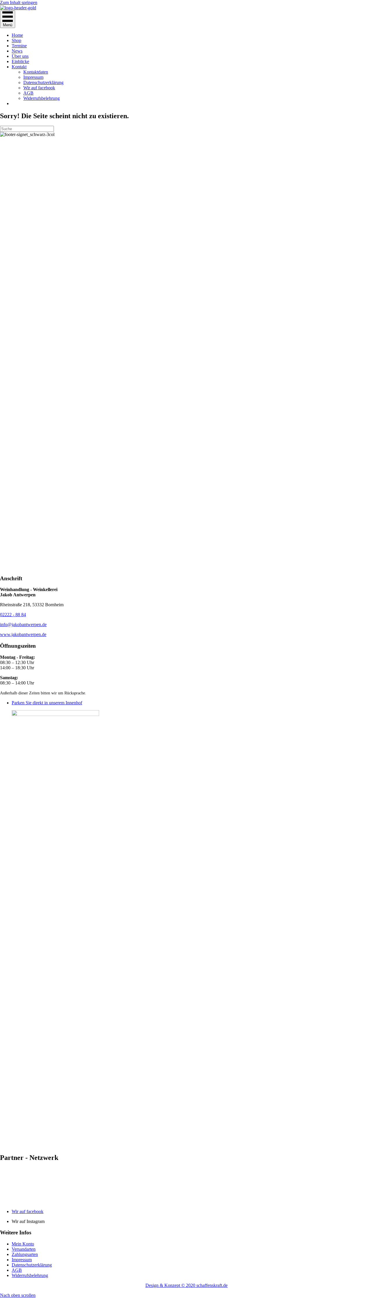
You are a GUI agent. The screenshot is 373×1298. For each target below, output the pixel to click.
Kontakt (19, 66)
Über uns (20, 56)
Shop (16, 40)
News (17, 50)
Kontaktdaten (35, 71)
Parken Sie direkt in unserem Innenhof (47, 702)
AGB (28, 92)
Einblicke (20, 61)
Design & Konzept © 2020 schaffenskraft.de (186, 1285)
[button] (18, 1295)
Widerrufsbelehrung (41, 98)
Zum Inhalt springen (18, 2)
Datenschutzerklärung (43, 82)
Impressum (33, 77)
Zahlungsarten (25, 1254)
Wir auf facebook (39, 87)
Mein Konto (23, 1243)
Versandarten (24, 1249)
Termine (19, 45)
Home (17, 35)
